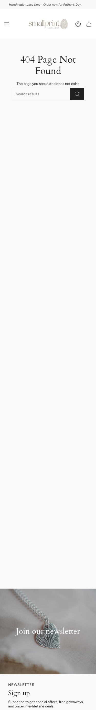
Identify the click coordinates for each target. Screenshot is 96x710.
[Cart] (88, 24)
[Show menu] (7, 24)
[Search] (77, 94)
